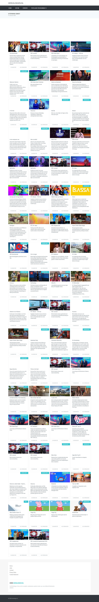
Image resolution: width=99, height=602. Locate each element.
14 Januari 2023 (13, 67)
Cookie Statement (14, 574)
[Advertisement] (49, 30)
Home (10, 8)
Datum (17, 8)
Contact (11, 570)
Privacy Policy (13, 572)
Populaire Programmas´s (39, 8)
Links (11, 568)
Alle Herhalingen (23, 67)
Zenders (25, 8)
